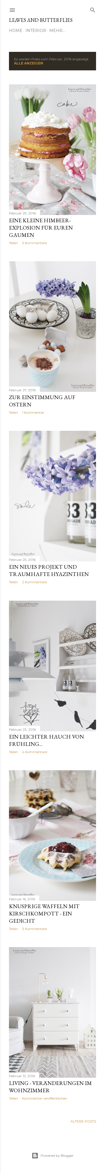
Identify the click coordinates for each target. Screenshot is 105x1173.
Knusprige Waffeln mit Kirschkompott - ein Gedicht (44, 913)
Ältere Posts (83, 1121)
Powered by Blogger (57, 1155)
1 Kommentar (33, 412)
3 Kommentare (34, 243)
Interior (35, 30)
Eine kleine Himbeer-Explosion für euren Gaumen (41, 228)
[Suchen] (92, 8)
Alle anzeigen (28, 63)
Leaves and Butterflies (41, 20)
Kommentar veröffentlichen (44, 1098)
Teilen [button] (13, 243)
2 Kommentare (34, 582)
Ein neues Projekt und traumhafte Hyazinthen (49, 570)
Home (15, 30)
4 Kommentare (34, 752)
